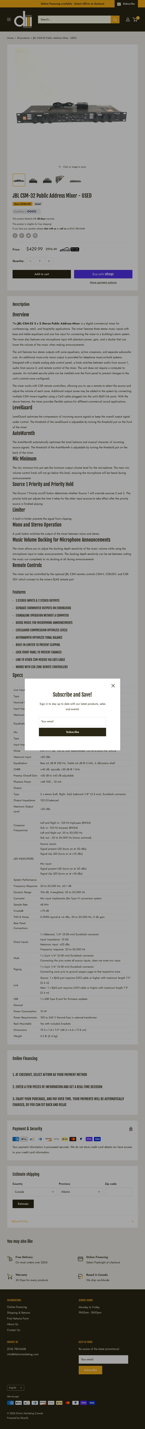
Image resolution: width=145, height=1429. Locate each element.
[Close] (113, 685)
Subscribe (72, 732)
